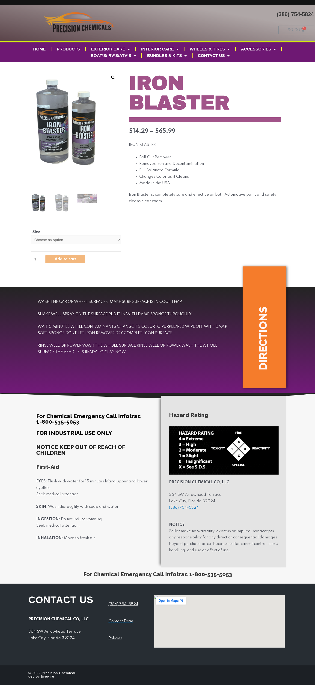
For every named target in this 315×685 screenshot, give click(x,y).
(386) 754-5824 (295, 14)
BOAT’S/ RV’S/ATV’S (111, 55)
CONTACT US (211, 55)
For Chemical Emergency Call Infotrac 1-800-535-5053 (157, 574)
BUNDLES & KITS (164, 55)
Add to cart (65, 259)
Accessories (256, 49)
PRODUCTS (68, 49)
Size (36, 232)
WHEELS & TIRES (207, 49)
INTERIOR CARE (157, 49)
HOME (39, 49)
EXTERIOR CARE (108, 49)
